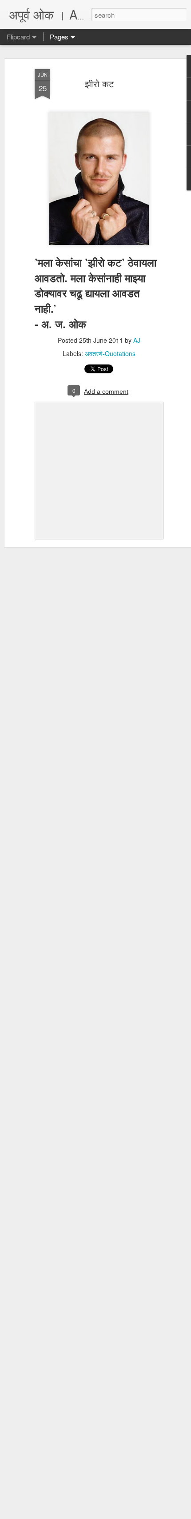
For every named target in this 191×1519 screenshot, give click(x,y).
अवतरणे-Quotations (110, 353)
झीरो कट (99, 83)
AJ (136, 340)
